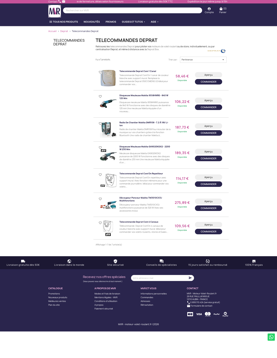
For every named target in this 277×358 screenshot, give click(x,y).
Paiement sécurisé (103, 308)
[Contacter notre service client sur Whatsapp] (271, 337)
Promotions (54, 293)
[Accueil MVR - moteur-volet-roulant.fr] (54, 10)
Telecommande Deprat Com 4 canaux (138, 221)
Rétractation (147, 304)
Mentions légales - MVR (105, 297)
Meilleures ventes (57, 301)
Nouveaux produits (57, 297)
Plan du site (54, 304)
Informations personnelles (154, 293)
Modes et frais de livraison (107, 293)
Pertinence (203, 59)
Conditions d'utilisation (105, 301)
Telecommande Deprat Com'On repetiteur (141, 173)
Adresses (145, 301)
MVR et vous (148, 288)
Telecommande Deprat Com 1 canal (137, 71)
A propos (98, 304)
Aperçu (208, 74)
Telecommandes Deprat (69, 42)
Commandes (147, 297)
